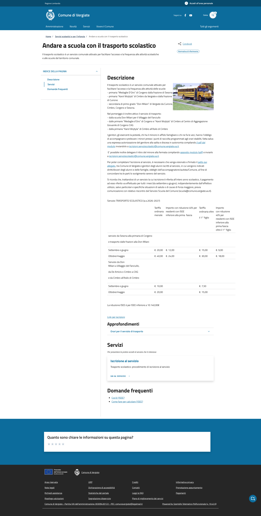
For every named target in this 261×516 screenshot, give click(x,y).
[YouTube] (189, 15)
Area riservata (51, 482)
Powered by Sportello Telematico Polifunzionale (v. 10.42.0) (189, 504)
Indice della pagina (55, 71)
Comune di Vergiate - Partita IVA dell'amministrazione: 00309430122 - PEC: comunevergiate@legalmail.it (94, 504)
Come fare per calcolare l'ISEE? (127, 401)
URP (90, 482)
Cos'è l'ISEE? (118, 398)
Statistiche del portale (98, 493)
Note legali (50, 487)
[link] (121, 376)
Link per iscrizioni (116, 317)
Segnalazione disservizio (99, 498)
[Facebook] (184, 15)
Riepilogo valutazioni (54, 498)
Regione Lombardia (52, 3)
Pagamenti (181, 493)
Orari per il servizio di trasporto (127, 331)
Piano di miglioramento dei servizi (147, 498)
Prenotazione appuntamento (189, 487)
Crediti (135, 482)
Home (48, 36)
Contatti (136, 487)
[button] (198, 3)
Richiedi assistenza (53, 493)
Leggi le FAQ (138, 493)
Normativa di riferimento (188, 51)
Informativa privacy (185, 482)
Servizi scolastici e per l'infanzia (70, 36)
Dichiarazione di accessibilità (101, 487)
